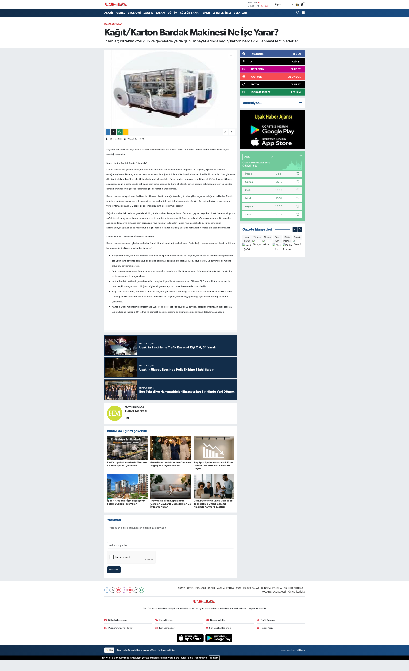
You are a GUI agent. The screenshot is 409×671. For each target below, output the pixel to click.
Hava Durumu (166, 620)
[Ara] (298, 12)
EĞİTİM (172, 13)
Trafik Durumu (267, 620)
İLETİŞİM (300, 592)
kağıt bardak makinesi (206, 243)
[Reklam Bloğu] (272, 129)
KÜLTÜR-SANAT (190, 13)
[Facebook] (107, 590)
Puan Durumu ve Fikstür (120, 628)
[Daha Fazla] (125, 132)
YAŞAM (160, 13)
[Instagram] (124, 590)
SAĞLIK (148, 13)
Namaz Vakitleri (218, 620)
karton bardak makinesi (147, 149)
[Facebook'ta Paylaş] (108, 132)
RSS (111, 650)
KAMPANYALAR (113, 24)
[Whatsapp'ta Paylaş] (120, 132)
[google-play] (219, 638)
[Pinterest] (118, 590)
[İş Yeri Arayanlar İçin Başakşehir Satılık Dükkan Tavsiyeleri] (127, 486)
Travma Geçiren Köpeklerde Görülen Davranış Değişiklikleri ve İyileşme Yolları (170, 503)
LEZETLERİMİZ (221, 13)
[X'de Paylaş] (113, 132)
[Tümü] (300, 103)
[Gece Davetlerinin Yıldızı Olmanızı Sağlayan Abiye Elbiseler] (170, 448)
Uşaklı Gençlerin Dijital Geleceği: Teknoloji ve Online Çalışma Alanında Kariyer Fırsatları (213, 503)
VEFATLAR (240, 13)
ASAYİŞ (109, 13)
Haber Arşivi (267, 628)
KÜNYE (291, 592)
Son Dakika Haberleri (220, 628)
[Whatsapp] (141, 590)
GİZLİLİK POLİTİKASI (293, 588)
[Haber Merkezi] (114, 413)
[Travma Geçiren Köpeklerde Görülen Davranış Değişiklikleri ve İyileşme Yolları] (170, 486)
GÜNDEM (266, 588)
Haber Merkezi (115, 139)
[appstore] (190, 638)
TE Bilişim (300, 650)
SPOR (206, 13)
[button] (295, 229)
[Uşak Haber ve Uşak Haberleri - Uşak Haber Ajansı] (116, 4)
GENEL (120, 13)
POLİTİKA (277, 588)
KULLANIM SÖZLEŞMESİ (274, 592)
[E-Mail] (127, 418)
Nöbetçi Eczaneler (117, 620)
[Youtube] (130, 590)
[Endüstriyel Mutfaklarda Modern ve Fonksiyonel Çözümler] (127, 448)
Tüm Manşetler (166, 628)
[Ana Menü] (302, 12)
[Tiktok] (135, 590)
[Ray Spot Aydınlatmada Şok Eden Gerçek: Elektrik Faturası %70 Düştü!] (214, 448)
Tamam (214, 657)
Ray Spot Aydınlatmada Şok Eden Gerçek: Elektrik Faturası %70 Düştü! (213, 465)
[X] (112, 590)
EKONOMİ (134, 13)
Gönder (114, 569)
